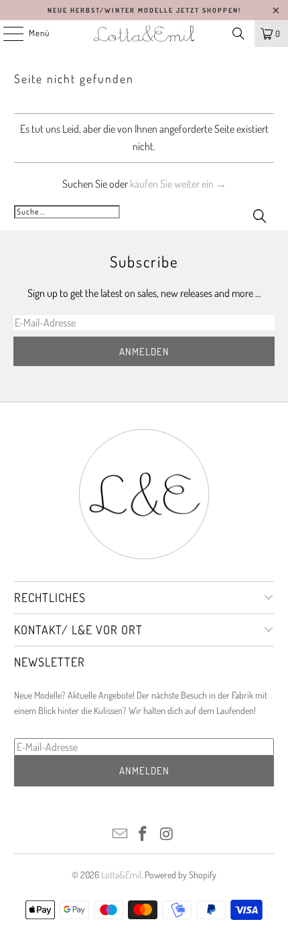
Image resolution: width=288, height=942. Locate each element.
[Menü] (6, 33)
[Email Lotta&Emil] (120, 834)
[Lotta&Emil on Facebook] (143, 834)
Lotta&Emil (121, 874)
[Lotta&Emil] (144, 33)
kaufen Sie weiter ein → (178, 183)
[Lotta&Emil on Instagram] (167, 834)
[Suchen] (238, 33)
